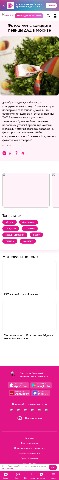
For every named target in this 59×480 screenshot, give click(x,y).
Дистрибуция (29, 463)
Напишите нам (33, 418)
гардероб (11, 228)
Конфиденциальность (29, 453)
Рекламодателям (29, 443)
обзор (36, 235)
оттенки (30, 228)
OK (52, 467)
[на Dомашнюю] (8, 15)
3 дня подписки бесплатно (29, 16)
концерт (28, 241)
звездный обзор (15, 235)
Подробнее (7, 468)
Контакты (29, 438)
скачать (51, 5)
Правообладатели (30, 458)
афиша (10, 222)
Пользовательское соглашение (29, 448)
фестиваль (28, 222)
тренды (10, 241)
